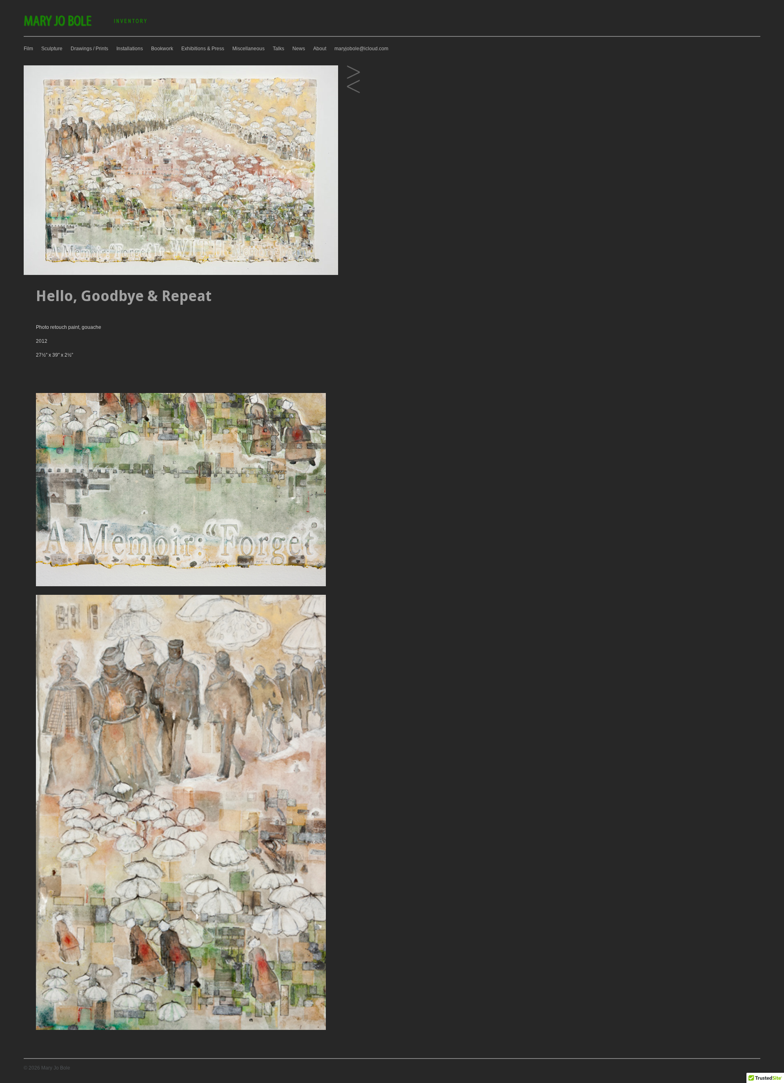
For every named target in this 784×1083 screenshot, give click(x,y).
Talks (278, 48)
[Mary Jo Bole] (86, 26)
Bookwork (162, 48)
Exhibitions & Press (202, 48)
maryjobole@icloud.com (361, 48)
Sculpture (51, 48)
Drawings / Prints (89, 48)
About (319, 48)
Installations (129, 48)
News (298, 48)
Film (28, 48)
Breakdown (353, 87)
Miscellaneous (248, 48)
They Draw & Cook (353, 72)
